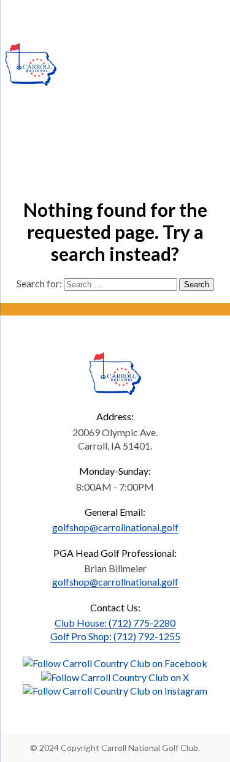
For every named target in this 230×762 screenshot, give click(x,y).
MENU (182, 55)
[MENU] (213, 60)
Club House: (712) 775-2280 (115, 622)
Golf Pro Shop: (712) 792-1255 (115, 636)
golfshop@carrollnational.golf (115, 527)
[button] (115, 661)
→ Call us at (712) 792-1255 (82, 15)
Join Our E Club (187, 15)
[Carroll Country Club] (31, 64)
